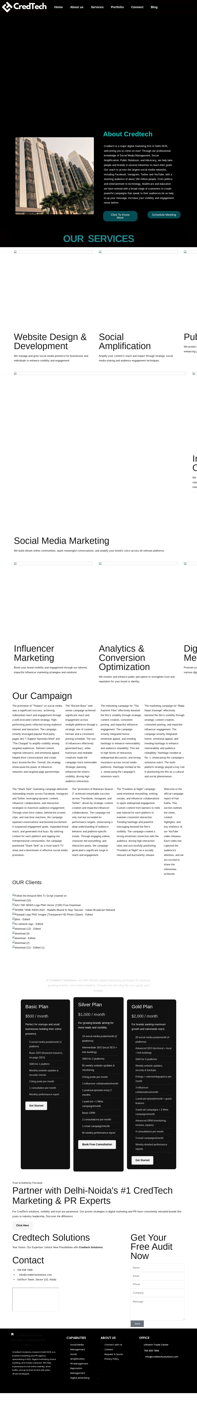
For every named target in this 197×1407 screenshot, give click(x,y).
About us (76, 7)
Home (58, 7)
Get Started (36, 1105)
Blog (154, 7)
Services (97, 7)
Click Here (22, 1225)
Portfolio (117, 7)
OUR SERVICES (98, 238)
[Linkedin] (4, 721)
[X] (4, 713)
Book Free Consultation (97, 1144)
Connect (137, 7)
